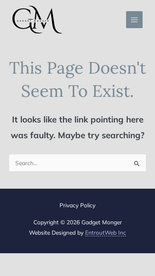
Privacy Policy (77, 205)
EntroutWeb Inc (105, 232)
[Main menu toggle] (134, 19)
